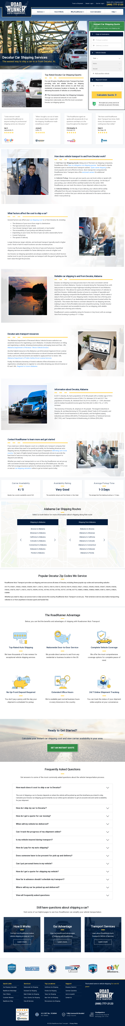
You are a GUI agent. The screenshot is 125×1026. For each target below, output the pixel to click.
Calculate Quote (106, 95)
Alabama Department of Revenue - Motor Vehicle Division (28, 347)
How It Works (59, 12)
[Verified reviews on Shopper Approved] (22, 1014)
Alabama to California (87, 537)
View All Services (29, 1001)
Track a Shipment (77, 3)
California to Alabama (38, 537)
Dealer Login (90, 3)
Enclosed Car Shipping (30, 991)
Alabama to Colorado (87, 541)
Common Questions (71, 991)
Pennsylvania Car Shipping (52, 1001)
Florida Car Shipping (51, 991)
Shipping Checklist (71, 987)
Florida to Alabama (38, 553)
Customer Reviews (8, 997)
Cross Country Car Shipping (32, 997)
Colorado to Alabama (38, 541)
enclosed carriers (88, 172)
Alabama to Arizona (87, 529)
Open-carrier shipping (98, 167)
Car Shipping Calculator (10, 987)
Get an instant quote (62, 748)
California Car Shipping (51, 987)
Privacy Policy (74, 1023)
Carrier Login (100, 3)
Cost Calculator (95, 12)
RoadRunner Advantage (9, 991)
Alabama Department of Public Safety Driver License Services (30, 358)
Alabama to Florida (87, 553)
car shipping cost (36, 220)
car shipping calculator (23, 468)
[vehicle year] (107, 58)
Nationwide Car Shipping (31, 987)
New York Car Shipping (51, 997)
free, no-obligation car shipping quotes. (82, 165)
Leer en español (70, 994)
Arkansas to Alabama (38, 533)
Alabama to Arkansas (87, 533)
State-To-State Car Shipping (31, 994)
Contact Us (69, 997)
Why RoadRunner (77, 12)
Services (40, 12)
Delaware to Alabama (37, 549)
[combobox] (107, 40)
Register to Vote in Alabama (27, 366)
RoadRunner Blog (8, 1001)
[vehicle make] (107, 63)
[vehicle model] (107, 69)
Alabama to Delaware (87, 549)
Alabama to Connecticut (87, 545)
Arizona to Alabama (38, 529)
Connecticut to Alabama (38, 545)
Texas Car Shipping (50, 994)
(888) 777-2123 (115, 4)
